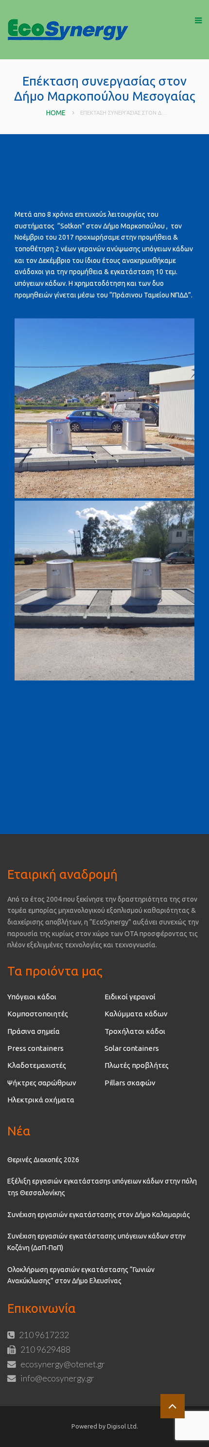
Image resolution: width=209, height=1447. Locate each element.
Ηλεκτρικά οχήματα (40, 1100)
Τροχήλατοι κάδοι (134, 1031)
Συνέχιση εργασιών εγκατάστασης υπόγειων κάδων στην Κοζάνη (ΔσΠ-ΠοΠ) (96, 1242)
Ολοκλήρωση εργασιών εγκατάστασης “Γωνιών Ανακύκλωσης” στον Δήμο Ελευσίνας (81, 1275)
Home (56, 113)
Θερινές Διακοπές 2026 (43, 1160)
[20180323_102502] (104, 590)
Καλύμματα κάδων (136, 1014)
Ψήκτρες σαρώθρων (41, 1083)
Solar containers (131, 1048)
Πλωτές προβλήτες (136, 1065)
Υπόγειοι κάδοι (31, 997)
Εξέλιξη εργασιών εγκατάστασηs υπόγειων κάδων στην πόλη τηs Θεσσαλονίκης (102, 1187)
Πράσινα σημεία (33, 1031)
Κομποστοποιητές (37, 1014)
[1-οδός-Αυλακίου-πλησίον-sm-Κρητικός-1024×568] (104, 408)
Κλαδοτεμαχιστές (36, 1065)
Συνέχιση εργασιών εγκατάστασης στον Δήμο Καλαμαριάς (98, 1215)
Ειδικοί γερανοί (130, 997)
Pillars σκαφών (130, 1083)
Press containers (35, 1048)
